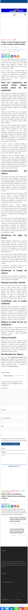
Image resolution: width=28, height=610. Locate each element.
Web (2, 426)
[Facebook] (2, 56)
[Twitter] (5, 56)
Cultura (3, 39)
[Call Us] (1, 579)
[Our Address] (1, 577)
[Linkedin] (11, 56)
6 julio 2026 (4, 501)
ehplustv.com (4, 599)
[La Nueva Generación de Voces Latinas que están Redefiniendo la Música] (4, 530)
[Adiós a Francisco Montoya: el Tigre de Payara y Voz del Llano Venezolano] (4, 519)
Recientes (9, 39)
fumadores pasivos (14, 366)
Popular (22, 490)
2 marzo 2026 (13, 535)
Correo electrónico (6, 418)
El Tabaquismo (9, 51)
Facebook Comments (19, 375)
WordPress (3, 601)
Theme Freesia (18, 599)
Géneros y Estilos (14, 490)
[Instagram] (15, 56)
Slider (14, 39)
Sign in (18, 596)
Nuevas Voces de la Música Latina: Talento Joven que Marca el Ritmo (13, 496)
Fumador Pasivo (16, 51)
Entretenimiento (5, 490)
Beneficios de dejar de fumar (9, 49)
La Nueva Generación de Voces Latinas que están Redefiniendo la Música (17, 530)
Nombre (3, 410)
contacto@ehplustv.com (7, 582)
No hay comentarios (15, 47)
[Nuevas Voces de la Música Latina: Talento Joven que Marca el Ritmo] (14, 479)
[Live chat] (1, 584)
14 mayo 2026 (13, 523)
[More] (18, 56)
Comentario (4, 388)
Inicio (13, 596)
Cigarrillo (18, 49)
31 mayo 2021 (5, 47)
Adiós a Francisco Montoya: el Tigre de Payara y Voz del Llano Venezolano (18, 519)
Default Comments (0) (8, 375)
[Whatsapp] (8, 56)
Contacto (24, 596)
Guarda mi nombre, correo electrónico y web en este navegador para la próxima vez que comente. (14, 439)
